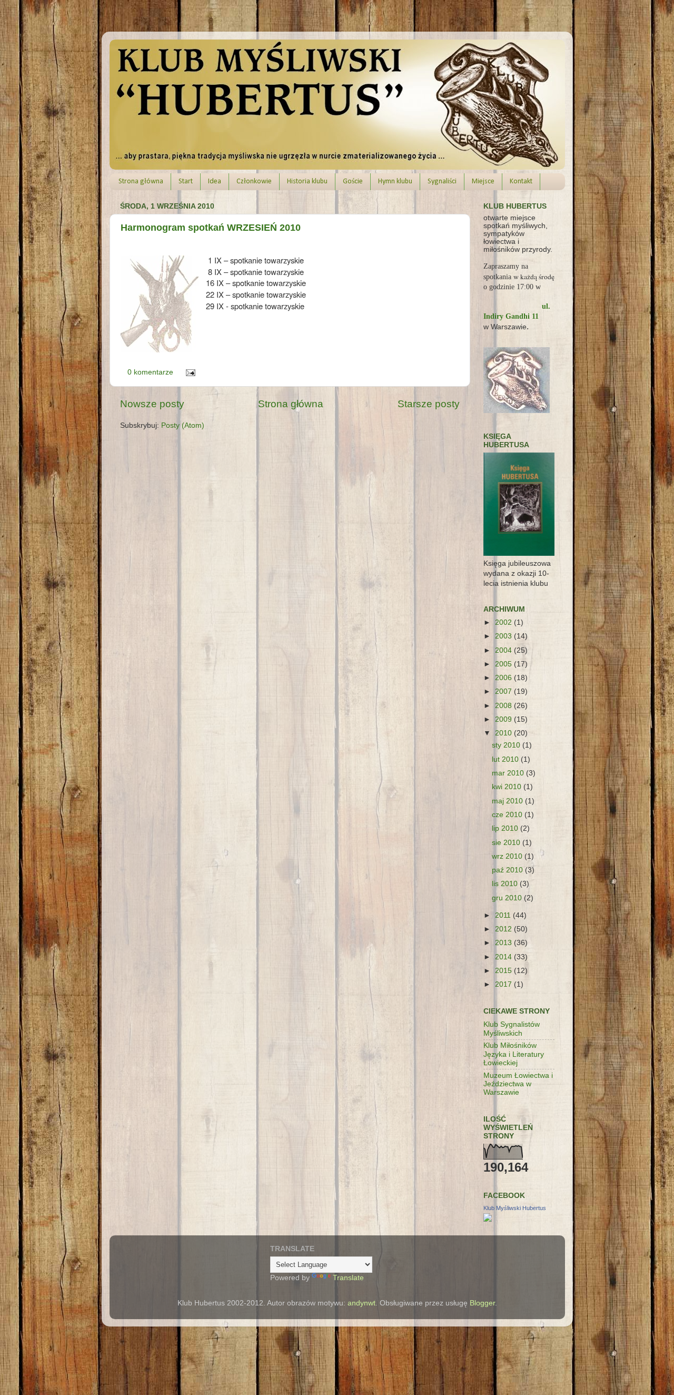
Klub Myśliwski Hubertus (514, 1208)
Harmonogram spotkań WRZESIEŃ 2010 (211, 227)
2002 (504, 622)
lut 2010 (506, 759)
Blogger (482, 1303)
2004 (504, 650)
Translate (348, 1278)
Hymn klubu (395, 181)
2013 (504, 943)
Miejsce (483, 181)
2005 (504, 664)
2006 (504, 678)
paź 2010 (508, 870)
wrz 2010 (508, 856)
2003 (504, 636)
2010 (504, 733)
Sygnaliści (442, 181)
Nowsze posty (152, 403)
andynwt (361, 1303)
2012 (504, 929)
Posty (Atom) (182, 425)
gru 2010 (508, 898)
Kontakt (521, 181)
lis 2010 (506, 884)
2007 (504, 691)
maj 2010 (508, 801)
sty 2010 (507, 745)
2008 (504, 706)
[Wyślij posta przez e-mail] (189, 372)
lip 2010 (506, 828)
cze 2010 (508, 815)
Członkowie (254, 181)
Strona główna (140, 181)
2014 (504, 957)
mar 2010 (509, 773)
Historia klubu (307, 181)
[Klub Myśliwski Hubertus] (487, 1219)
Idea (214, 181)
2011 (504, 915)
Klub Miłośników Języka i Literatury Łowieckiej (513, 1054)
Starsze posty (429, 403)
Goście (353, 181)
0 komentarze (150, 372)
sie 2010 (507, 843)
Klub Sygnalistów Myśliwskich (511, 1028)
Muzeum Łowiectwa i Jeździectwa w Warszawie (518, 1084)
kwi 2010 (507, 787)
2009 (504, 719)
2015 (504, 971)
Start (186, 181)
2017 (504, 984)
